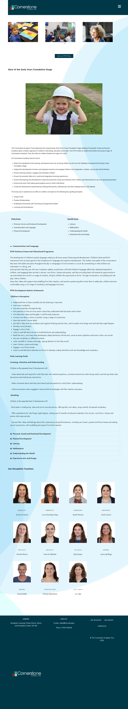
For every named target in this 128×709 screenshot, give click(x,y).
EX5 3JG (34, 626)
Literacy (16, 443)
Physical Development (22, 438)
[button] (10, 32)
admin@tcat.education (67, 623)
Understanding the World (24, 453)
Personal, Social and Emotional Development (32, 434)
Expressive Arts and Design (24, 458)
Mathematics (18, 448)
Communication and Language (26, 246)
